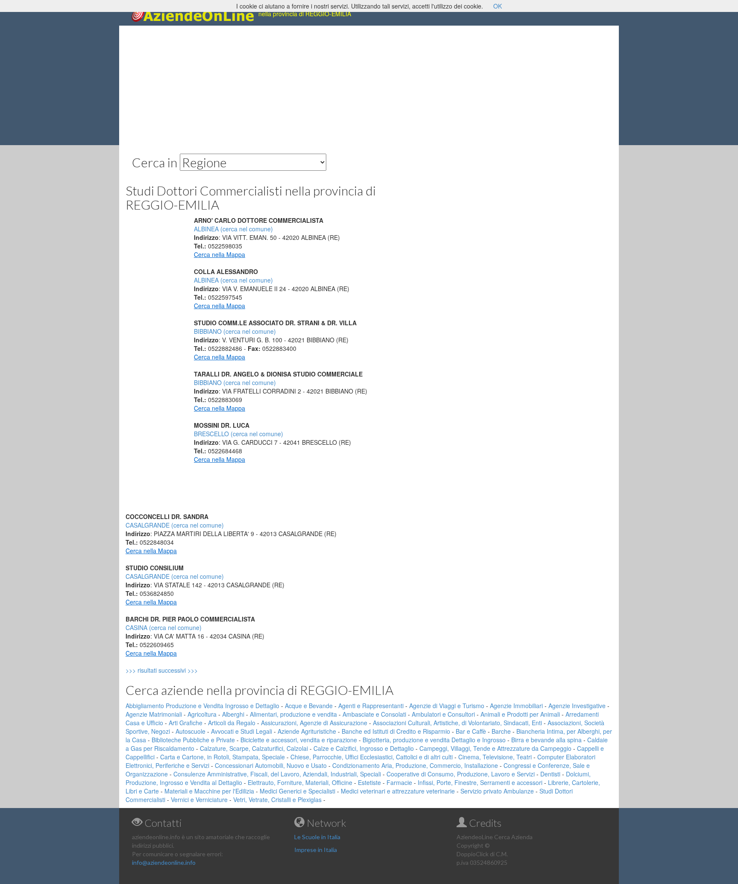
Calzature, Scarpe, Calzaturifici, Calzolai (254, 748)
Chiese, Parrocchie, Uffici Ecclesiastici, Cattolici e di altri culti (371, 757)
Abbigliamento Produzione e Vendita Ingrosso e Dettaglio (202, 705)
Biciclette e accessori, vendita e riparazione (298, 739)
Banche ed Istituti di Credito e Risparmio (396, 731)
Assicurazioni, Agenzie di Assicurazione (314, 722)
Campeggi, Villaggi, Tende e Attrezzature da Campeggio (495, 748)
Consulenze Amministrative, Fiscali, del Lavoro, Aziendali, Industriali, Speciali (277, 774)
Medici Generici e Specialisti (297, 791)
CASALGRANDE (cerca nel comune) (175, 525)
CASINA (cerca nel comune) (164, 627)
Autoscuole (190, 731)
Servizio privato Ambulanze (497, 791)
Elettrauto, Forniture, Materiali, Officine (300, 782)
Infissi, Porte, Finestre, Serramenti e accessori (480, 782)
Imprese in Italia (315, 849)
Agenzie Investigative (577, 705)
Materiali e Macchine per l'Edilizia (209, 791)
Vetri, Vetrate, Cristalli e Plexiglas (277, 799)
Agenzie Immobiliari (516, 705)
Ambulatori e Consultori (443, 714)
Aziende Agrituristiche (307, 731)
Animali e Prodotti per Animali (520, 714)
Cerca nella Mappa (219, 254)
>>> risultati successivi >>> (176, 670)
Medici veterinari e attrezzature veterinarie (398, 791)
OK (497, 6)
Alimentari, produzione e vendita (293, 714)
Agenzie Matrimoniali (154, 714)
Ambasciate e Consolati (374, 714)
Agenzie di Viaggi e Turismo (446, 705)
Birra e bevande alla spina (546, 739)
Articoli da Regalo (231, 722)
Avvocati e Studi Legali (241, 731)
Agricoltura (202, 714)
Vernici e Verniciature (199, 799)
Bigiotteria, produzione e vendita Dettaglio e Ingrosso (434, 739)
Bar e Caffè (471, 731)
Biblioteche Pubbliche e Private (193, 739)
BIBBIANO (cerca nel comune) (235, 331)
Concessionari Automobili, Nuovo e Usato (271, 765)
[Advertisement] (369, 85)
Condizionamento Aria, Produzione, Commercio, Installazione (415, 765)
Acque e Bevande (309, 705)
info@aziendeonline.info (164, 862)
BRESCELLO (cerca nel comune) (238, 433)
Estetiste (369, 782)
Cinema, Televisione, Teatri (495, 757)
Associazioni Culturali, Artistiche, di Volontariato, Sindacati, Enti (457, 722)
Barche (501, 731)
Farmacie (399, 782)
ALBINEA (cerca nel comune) (233, 229)
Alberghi (233, 714)
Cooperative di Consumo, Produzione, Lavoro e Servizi (461, 774)
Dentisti (550, 774)
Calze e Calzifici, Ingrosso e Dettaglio (363, 748)
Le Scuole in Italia (317, 836)
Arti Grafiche (185, 722)
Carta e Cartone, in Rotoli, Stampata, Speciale (222, 757)
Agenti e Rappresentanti (371, 705)
